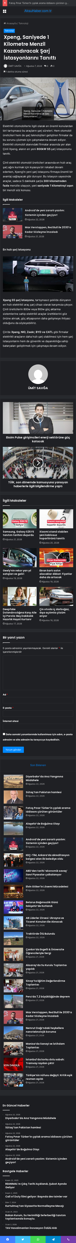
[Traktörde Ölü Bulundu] (13, 938)
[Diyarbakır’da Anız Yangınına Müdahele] (13, 781)
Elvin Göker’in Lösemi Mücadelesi (47, 886)
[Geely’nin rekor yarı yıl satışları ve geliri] (20, 557)
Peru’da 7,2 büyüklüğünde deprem (48, 996)
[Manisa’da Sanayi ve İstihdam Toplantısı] (13, 1048)
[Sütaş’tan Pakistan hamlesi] (13, 797)
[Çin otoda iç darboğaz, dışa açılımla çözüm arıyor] (56, 596)
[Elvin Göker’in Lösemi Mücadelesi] (13, 891)
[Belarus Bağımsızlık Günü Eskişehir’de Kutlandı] (13, 907)
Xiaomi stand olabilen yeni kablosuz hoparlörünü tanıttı (53, 535)
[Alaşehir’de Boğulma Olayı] (13, 828)
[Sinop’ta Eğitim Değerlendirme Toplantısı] (13, 985)
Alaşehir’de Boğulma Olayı (43, 823)
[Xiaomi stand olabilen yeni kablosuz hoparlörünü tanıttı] (56, 518)
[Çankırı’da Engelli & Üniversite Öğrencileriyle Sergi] (13, 954)
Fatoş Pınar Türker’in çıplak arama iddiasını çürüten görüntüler (48, 809)
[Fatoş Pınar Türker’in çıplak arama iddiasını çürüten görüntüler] (13, 812)
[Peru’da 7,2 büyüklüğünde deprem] (13, 1001)
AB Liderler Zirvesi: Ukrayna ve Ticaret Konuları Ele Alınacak (45, 919)
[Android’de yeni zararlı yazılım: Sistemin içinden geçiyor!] (12, 214)
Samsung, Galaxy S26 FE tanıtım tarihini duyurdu (18, 533)
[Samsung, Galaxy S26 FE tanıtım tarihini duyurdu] (20, 518)
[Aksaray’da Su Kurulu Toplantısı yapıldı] (13, 970)
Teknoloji (23, 23)
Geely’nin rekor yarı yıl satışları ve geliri (17, 572)
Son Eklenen (38, 765)
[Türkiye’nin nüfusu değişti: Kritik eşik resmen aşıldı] (13, 1080)
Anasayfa (11, 23)
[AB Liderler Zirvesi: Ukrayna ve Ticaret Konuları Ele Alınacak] (13, 922)
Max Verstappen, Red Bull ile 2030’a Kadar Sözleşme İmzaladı (49, 1014)
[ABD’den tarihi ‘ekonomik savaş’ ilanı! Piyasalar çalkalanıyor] (13, 875)
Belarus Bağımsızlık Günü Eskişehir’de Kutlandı (42, 904)
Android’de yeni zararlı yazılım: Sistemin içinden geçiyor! (46, 841)
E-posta (8, 707)
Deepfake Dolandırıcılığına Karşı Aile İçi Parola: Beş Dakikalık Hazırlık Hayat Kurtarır (20, 614)
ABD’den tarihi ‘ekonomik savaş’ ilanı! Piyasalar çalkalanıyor (46, 872)
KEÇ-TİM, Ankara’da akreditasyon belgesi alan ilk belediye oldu (47, 857)
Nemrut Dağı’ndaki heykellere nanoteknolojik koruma (45, 1030)
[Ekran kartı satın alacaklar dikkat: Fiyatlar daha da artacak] (56, 557)
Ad (5, 694)
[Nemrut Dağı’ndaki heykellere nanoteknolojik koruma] (13, 1033)
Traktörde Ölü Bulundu (40, 933)
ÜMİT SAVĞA (14, 66)
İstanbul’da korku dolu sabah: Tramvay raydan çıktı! (45, 1061)
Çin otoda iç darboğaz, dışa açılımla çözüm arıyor (54, 612)
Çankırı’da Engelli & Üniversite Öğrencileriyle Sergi (45, 951)
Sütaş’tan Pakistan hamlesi (44, 792)
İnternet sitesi (11, 721)
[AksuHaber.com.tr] (38, 11)
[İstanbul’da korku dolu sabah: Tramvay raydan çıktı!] (13, 1064)
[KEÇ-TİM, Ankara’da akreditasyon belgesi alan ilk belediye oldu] (13, 860)
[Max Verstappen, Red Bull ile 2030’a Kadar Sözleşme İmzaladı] (12, 231)
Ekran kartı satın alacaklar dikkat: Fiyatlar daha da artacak (55, 574)
